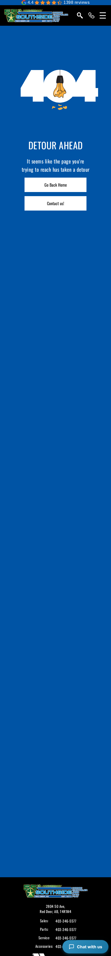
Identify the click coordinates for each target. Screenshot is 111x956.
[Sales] (91, 15)
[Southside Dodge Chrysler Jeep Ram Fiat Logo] (36, 15)
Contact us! (55, 203)
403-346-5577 (66, 921)
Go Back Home (55, 185)
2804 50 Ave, (55, 906)
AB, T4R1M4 (62, 911)
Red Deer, (47, 911)
